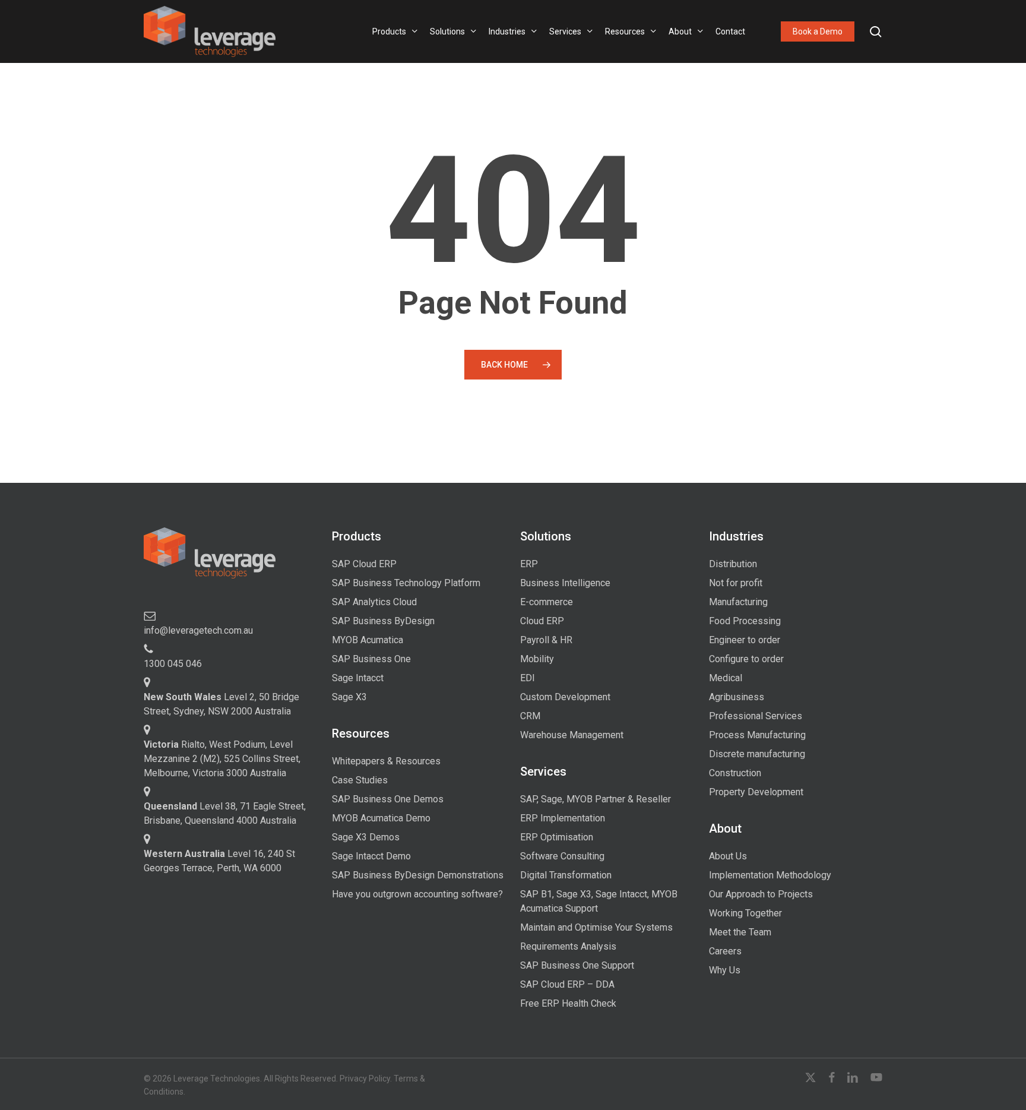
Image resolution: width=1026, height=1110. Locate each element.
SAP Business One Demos (388, 799)
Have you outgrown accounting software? (417, 894)
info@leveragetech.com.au (198, 630)
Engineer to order (744, 640)
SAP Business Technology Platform (406, 583)
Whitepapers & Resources (386, 761)
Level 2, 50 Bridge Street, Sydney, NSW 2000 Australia (221, 704)
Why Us (724, 970)
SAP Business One (371, 659)
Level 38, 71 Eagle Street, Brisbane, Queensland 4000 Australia (225, 813)
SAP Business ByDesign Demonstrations (418, 875)
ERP (529, 564)
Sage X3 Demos (366, 837)
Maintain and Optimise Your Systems (596, 927)
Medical (725, 678)
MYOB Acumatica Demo (381, 818)
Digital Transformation (566, 875)
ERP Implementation (562, 818)
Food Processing (745, 621)
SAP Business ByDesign (383, 621)
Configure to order (746, 659)
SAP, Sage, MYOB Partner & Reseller (595, 799)
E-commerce (546, 602)
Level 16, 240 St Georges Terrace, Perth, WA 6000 (219, 861)
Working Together (745, 913)
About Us (728, 856)
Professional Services (755, 716)
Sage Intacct (358, 678)
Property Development (756, 792)
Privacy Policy (365, 1078)
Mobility (537, 659)
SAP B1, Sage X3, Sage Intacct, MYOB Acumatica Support (598, 901)
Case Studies (360, 780)
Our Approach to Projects (761, 894)
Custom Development (565, 697)
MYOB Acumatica (367, 640)
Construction (735, 773)
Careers (725, 951)
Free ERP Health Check (568, 1003)
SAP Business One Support (577, 965)
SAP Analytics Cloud (374, 602)
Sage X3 (349, 697)
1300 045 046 (173, 663)
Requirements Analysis (568, 946)
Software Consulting (562, 856)
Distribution (733, 564)
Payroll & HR (546, 640)
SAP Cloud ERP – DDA (567, 984)
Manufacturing (738, 602)
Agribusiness (736, 697)
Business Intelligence (565, 583)
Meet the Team (740, 932)
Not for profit (735, 583)
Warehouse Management (571, 735)
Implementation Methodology (770, 875)
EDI (527, 678)
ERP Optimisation (556, 837)
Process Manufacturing (757, 735)
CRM (530, 716)
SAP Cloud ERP (364, 564)
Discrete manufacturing (757, 754)
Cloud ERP (542, 621)
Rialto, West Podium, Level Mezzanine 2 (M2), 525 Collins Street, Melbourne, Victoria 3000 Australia (222, 759)
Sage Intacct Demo (371, 856)
